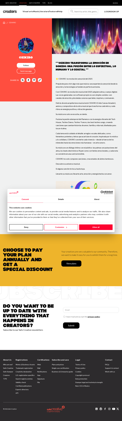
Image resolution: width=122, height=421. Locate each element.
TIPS (44, 3)
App (38, 375)
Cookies (78, 372)
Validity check (21, 382)
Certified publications (24, 386)
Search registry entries (24, 379)
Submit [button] (71, 325)
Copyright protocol (82, 375)
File (38, 382)
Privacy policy (80, 368)
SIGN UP (115, 11)
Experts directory (22, 389)
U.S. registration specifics (25, 375)
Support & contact (112, 368)
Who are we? (8, 365)
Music (36, 11)
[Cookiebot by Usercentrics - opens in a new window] (102, 192)
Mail (38, 368)
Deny (26, 227)
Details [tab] (61, 199)
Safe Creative (11, 3)
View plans (71, 263)
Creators (23, 3)
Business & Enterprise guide (62, 372)
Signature (41, 379)
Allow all (95, 227)
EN (114, 3)
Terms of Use (80, 365)
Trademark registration (24, 368)
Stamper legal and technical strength (89, 382)
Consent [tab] (25, 199)
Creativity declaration (24, 372)
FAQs (107, 365)
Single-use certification (60, 368)
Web (39, 365)
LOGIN (107, 11)
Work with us (110, 372)
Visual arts (28, 11)
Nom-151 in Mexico (82, 386)
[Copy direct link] (40, 80)
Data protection (81, 379)
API (17, 393)
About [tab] (96, 199)
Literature (44, 11)
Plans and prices (58, 365)
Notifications (42, 372)
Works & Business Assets (25, 365)
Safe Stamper (34, 3)
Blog (50, 3)
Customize (59, 227)
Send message (26, 71)
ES (117, 3)
